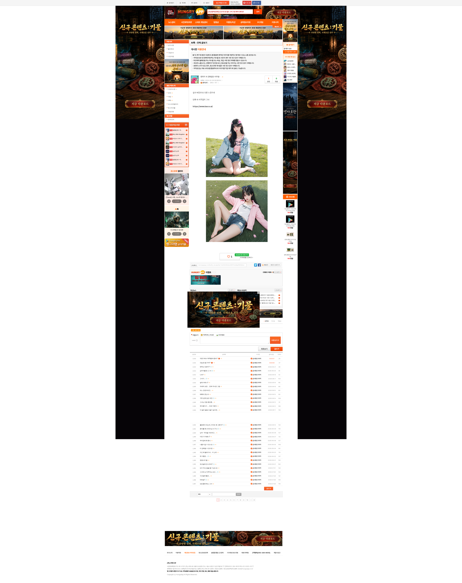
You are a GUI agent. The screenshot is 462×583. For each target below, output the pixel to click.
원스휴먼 (289, 80)
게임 (170, 97)
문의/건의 (171, 119)
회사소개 (169, 553)
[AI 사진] (177, 220)
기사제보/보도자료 (232, 553)
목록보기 (264, 349)
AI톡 (170, 100)
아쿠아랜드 (226, 16)
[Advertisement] (236, 417)
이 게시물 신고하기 (246, 257)
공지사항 (171, 45)
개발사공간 (277, 553)
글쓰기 (277, 349)
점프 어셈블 (290, 70)
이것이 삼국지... (178, 147)
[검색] (238, 494)
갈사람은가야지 (256, 358)
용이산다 (205, 83)
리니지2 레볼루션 (292, 77)
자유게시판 (172, 89)
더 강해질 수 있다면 (176, 230)
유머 (170, 93)
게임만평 (171, 111)
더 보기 (231, 290)
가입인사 (171, 53)
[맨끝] (254, 499)
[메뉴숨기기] (277, 27)
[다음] (250, 499)
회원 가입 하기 (234, 2)
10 (247, 500)
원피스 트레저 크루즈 (292, 67)
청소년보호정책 (203, 553)
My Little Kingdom (179, 134)
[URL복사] (218, 265)
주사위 (212, 335)
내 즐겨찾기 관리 (290, 52)
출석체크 (171, 49)
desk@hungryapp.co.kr (245, 569)
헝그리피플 (171, 108)
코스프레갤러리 (173, 104)
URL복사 (194, 265)
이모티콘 (205, 335)
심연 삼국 (176, 151)
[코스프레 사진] (177, 184)
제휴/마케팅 (245, 553)
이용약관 (178, 553)
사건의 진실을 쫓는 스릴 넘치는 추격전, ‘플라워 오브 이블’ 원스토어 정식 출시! (261, 303)
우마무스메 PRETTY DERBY (292, 73)
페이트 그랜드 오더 (292, 64)
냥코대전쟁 (290, 61)
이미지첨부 (221, 335)
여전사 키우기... (178, 138)
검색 (257, 12)
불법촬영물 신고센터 (217, 553)
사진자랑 (171, 56)
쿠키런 (219, 16)
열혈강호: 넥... (177, 130)
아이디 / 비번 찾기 (236, 4)
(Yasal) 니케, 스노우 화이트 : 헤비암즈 (179, 197)
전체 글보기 (202, 42)
